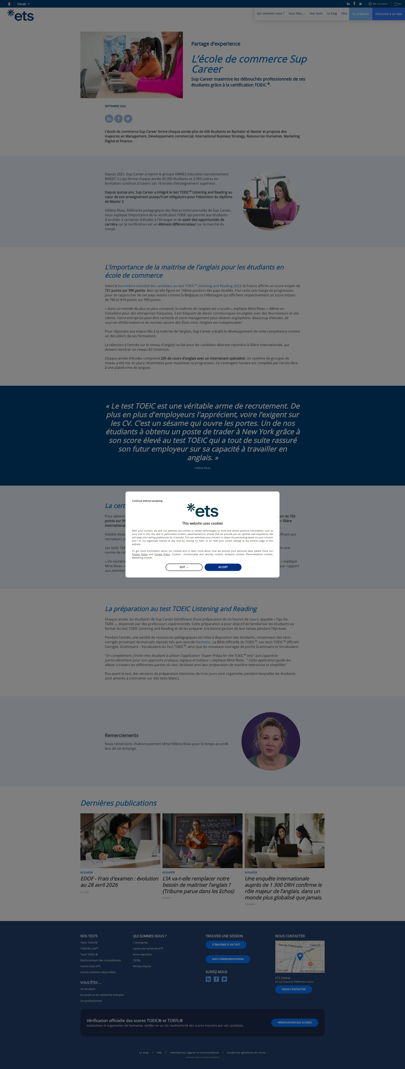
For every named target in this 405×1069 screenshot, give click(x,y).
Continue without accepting (147, 501)
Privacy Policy (140, 554)
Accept (223, 567)
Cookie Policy (162, 554)
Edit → (184, 567)
